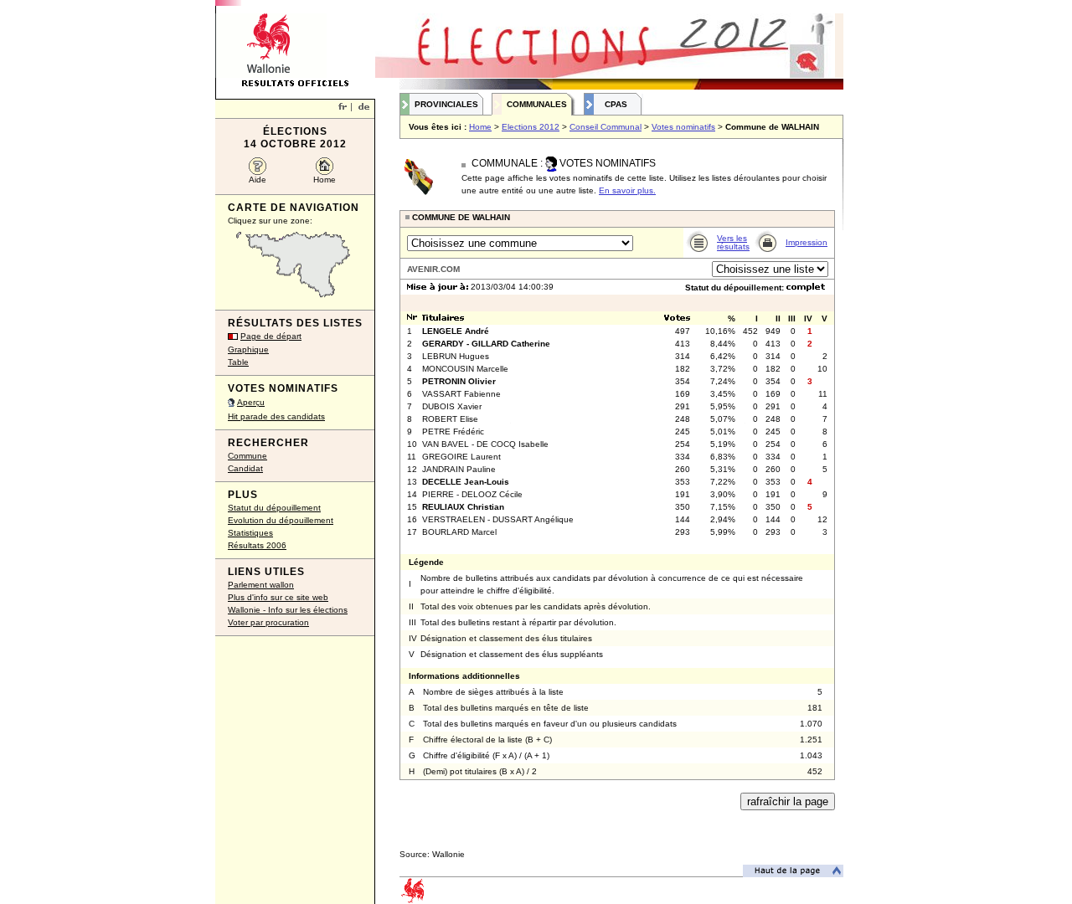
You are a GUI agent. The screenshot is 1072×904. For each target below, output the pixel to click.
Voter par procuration (268, 622)
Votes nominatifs (683, 126)
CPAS (616, 104)
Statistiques (250, 532)
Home (324, 179)
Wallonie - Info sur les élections (288, 609)
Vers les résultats (733, 242)
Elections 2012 (530, 126)
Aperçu (251, 402)
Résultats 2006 (257, 545)
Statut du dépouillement (274, 507)
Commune (247, 455)
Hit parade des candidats (276, 416)
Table (238, 362)
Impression (806, 242)
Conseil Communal (606, 126)
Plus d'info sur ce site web (278, 597)
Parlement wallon (261, 584)
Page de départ (271, 336)
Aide (257, 179)
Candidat (245, 468)
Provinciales (446, 104)
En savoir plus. (627, 190)
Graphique (248, 349)
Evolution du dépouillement (280, 520)
